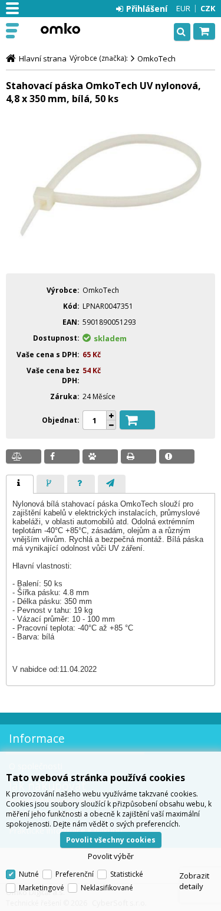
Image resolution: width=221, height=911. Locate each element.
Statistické (126, 874)
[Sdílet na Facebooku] (62, 456)
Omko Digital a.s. (60, 28)
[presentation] (19, 484)
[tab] (20, 484)
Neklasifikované (107, 888)
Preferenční (74, 874)
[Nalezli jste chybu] (176, 456)
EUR (183, 8)
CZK (207, 8)
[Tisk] (138, 456)
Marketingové (41, 888)
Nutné (29, 874)
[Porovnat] (23, 456)
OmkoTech (156, 58)
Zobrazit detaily (194, 881)
